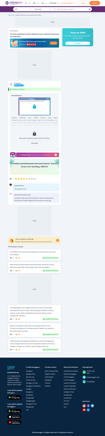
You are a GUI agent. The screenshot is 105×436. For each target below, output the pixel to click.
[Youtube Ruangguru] (84, 409)
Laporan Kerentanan (70, 383)
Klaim (53, 43)
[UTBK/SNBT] (57, 3)
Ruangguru (29, 371)
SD (26, 3)
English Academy (50, 374)
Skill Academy (49, 377)
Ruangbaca (29, 392)
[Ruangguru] (11, 368)
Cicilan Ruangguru (69, 377)
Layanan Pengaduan (70, 386)
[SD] (29, 3)
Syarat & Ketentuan (70, 389)
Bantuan (66, 404)
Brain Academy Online (51, 371)
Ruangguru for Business (33, 386)
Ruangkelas (29, 395)
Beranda (10, 15)
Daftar (83, 3)
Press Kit (66, 401)
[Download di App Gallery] (14, 422)
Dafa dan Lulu (30, 377)
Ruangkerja (48, 380)
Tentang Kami (68, 395)
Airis (27, 410)
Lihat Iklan (34, 143)
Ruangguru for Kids (32, 383)
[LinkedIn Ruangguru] (88, 409)
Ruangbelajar (30, 398)
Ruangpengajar (30, 401)
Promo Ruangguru (69, 380)
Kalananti (47, 386)
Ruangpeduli (30, 407)
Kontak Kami (67, 398)
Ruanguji (28, 389)
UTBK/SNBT (52, 3)
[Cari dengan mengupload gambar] (90, 9)
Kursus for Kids (30, 380)
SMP (34, 3)
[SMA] (46, 3)
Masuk (95, 3)
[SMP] (38, 3)
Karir (65, 407)
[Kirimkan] (54, 9)
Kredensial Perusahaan (71, 371)
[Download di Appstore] (14, 416)
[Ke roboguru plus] (34, 155)
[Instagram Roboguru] (84, 405)
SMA (42, 3)
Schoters (48, 383)
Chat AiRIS (78, 43)
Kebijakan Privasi (69, 392)
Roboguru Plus (30, 374)
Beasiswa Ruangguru (70, 374)
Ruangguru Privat (31, 404)
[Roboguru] (14, 3)
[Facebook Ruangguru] (88, 405)
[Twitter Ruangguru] (92, 405)
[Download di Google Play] (14, 397)
